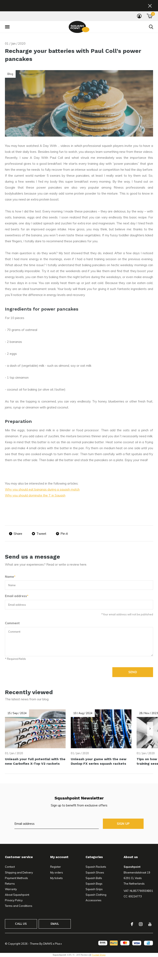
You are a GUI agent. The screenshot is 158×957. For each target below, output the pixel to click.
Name (10, 577)
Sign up (123, 824)
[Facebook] (132, 924)
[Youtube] (149, 924)
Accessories (93, 900)
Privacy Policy (14, 900)
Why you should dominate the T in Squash (35, 495)
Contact (10, 866)
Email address (16, 596)
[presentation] (150, 729)
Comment (12, 623)
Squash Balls (94, 878)
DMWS (47, 943)
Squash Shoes (95, 872)
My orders (56, 872)
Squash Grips (94, 889)
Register (55, 866)
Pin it (64, 533)
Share (18, 533)
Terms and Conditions (18, 905)
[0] (149, 16)
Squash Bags (94, 883)
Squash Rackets (96, 866)
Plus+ (58, 943)
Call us (21, 923)
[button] (8, 27)
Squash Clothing (96, 894)
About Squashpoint (17, 894)
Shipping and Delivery (19, 872)
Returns (10, 883)
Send (132, 672)
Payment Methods (16, 878)
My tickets (56, 878)
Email (55, 923)
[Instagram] (141, 924)
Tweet (41, 533)
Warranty (11, 889)
